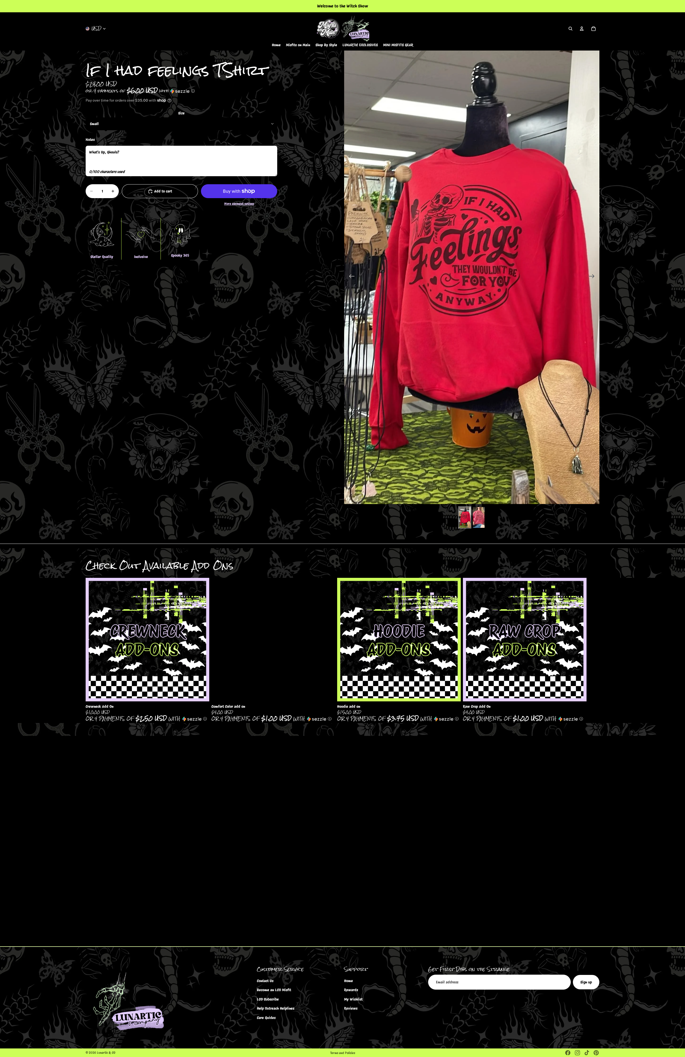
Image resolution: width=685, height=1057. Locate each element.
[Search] (570, 28)
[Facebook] (568, 1053)
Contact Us (265, 981)
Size (181, 113)
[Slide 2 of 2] (479, 517)
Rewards (351, 990)
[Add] (201, 693)
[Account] (582, 28)
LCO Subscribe (268, 999)
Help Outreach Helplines (275, 1008)
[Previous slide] (350, 277)
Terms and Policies (342, 1053)
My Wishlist (353, 999)
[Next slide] (593, 277)
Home (348, 981)
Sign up (586, 982)
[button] (181, 90)
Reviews (350, 1008)
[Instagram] (577, 1053)
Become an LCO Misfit (274, 990)
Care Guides (266, 1018)
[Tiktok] (587, 1053)
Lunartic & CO (106, 1053)
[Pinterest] (596, 1053)
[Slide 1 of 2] (465, 517)
